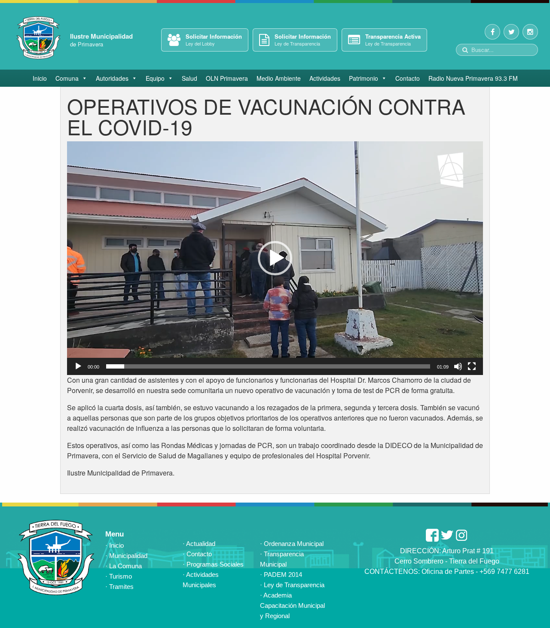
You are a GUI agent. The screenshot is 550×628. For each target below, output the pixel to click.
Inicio (40, 78)
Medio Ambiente (279, 78)
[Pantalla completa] (472, 366)
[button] (275, 258)
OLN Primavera (227, 78)
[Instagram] (530, 32)
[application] (275, 258)
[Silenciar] (458, 366)
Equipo (155, 78)
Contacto (407, 78)
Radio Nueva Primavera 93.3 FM (473, 78)
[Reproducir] (78, 366)
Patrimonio (363, 78)
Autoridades (112, 78)
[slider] (268, 366)
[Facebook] (492, 32)
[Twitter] (511, 32)
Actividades (324, 78)
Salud (189, 78)
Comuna (67, 78)
